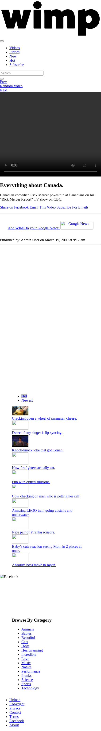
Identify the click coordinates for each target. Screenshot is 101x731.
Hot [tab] (24, 396)
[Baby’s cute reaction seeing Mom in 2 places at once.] (20, 542)
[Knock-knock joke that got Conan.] (20, 446)
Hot (12, 60)
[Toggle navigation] (2, 41)
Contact (15, 712)
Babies (26, 633)
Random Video (11, 86)
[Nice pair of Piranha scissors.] (20, 528)
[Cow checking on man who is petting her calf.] (20, 492)
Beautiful (28, 638)
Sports (26, 684)
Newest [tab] (27, 400)
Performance (30, 671)
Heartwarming (32, 650)
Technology (30, 688)
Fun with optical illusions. (31, 482)
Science (27, 680)
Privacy (15, 708)
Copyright (16, 704)
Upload (14, 700)
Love (25, 659)
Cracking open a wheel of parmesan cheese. (44, 418)
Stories (14, 52)
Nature (26, 667)
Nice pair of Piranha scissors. (33, 532)
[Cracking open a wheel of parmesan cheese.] (20, 414)
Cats (24, 642)
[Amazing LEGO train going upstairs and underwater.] (20, 506)
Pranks (26, 675)
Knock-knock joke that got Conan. (37, 450)
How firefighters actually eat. (33, 468)
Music (26, 663)
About (14, 725)
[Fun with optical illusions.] (20, 478)
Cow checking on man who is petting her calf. (46, 496)
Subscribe (16, 65)
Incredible (28, 654)
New (13, 56)
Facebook (16, 721)
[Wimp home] (50, 36)
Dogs (25, 646)
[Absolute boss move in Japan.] (20, 561)
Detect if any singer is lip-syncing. (37, 433)
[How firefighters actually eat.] (20, 463)
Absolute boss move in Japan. (34, 565)
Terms (14, 717)
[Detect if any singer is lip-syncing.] (20, 428)
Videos (14, 48)
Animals (27, 629)
